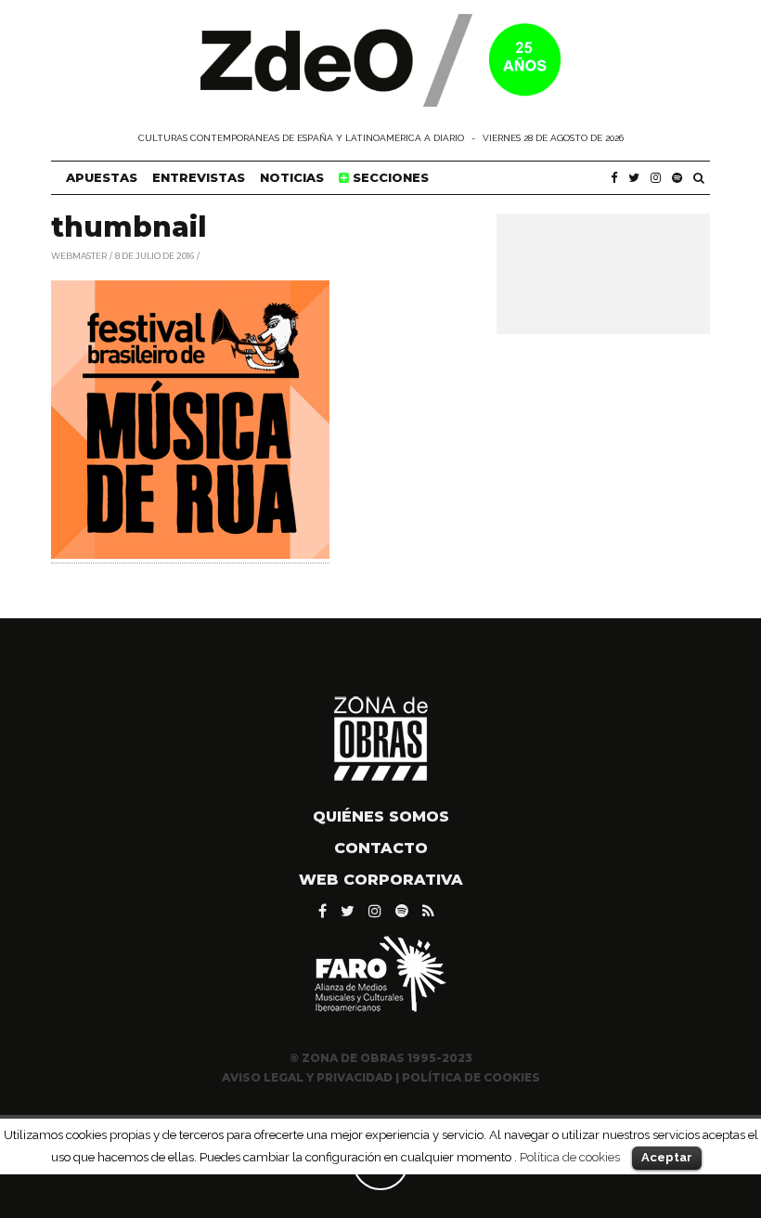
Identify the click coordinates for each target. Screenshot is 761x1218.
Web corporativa (381, 879)
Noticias (292, 177)
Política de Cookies (471, 1077)
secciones (389, 177)
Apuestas (101, 177)
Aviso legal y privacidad (307, 1077)
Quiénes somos (381, 816)
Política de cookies (570, 1156)
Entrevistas (198, 177)
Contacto (381, 848)
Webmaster (79, 255)
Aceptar (666, 1157)
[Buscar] (699, 178)
